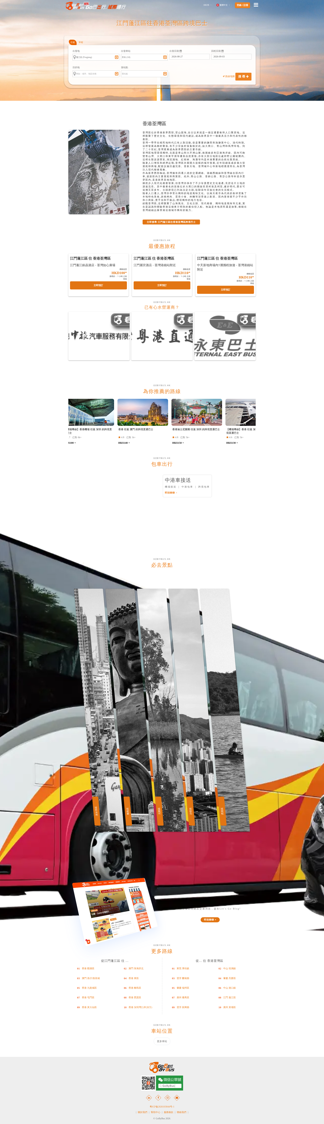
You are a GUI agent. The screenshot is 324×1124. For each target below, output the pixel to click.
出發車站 (125, 51)
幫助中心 (155, 1112)
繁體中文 (224, 5)
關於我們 (142, 1112)
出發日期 (174, 51)
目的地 (76, 67)
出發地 (76, 51)
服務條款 (168, 1112)
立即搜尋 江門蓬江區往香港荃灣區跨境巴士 (171, 222)
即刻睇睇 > (171, 492)
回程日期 (216, 51)
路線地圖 (230, 76)
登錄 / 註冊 (242, 5)
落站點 (124, 67)
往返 (73, 42)
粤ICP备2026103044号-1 (162, 1106)
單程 (81, 42)
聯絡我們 (181, 1112)
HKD (206, 5)
